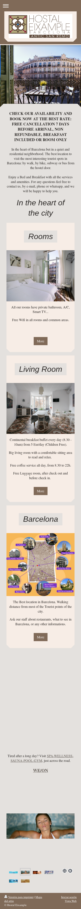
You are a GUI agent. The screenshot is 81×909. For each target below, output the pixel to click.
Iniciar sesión (69, 897)
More (40, 341)
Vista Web (71, 901)
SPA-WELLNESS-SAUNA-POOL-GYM (42, 758)
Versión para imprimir (20, 897)
